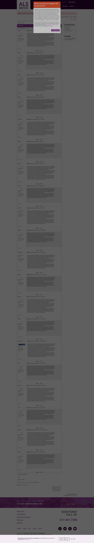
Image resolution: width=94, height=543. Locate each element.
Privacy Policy (49, 24)
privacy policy (27, 539)
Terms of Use (55, 24)
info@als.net (50, 25)
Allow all (61, 538)
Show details (73, 538)
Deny (67, 538)
